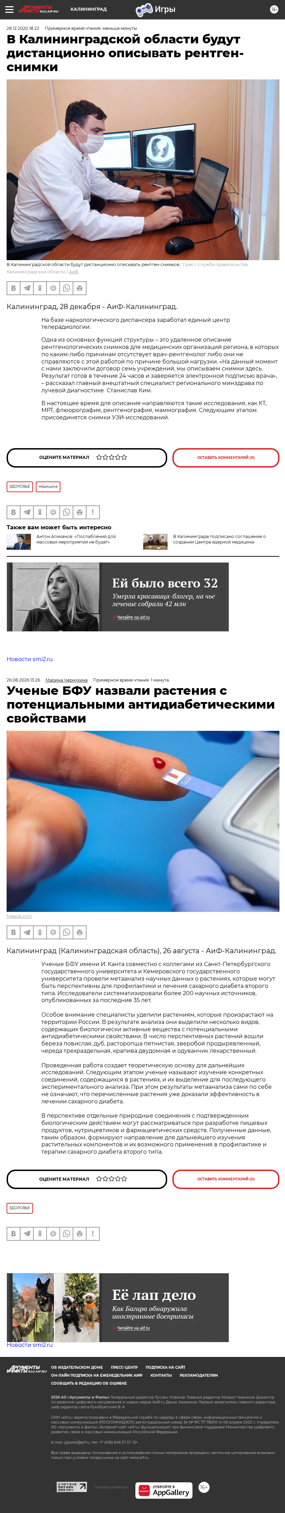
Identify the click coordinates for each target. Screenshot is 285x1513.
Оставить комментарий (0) (226, 457)
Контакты (161, 1375)
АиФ (74, 271)
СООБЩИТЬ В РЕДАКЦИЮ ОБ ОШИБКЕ (89, 1383)
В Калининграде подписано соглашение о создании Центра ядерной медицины (219, 539)
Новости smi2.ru (30, 659)
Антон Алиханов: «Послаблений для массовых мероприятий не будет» (76, 539)
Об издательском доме (77, 1367)
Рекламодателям (199, 1375)
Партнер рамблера (111, 1487)
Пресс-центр (124, 1367)
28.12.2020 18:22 (23, 28)
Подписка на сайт (165, 1367)
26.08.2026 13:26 (23, 680)
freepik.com (19, 916)
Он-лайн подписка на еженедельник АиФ (96, 1375)
